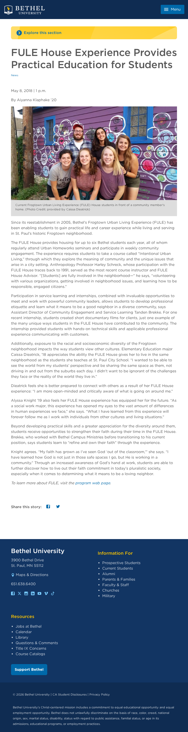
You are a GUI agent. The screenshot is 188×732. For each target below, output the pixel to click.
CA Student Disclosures (70, 694)
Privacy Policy (99, 694)
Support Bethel (29, 669)
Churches (110, 590)
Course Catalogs (30, 654)
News (14, 75)
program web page (92, 483)
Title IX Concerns (31, 648)
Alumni (108, 574)
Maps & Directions (32, 575)
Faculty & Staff (115, 585)
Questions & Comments (37, 643)
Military (108, 596)
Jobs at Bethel (28, 626)
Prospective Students (121, 563)
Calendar (24, 632)
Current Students (117, 568)
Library (22, 637)
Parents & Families (118, 579)
